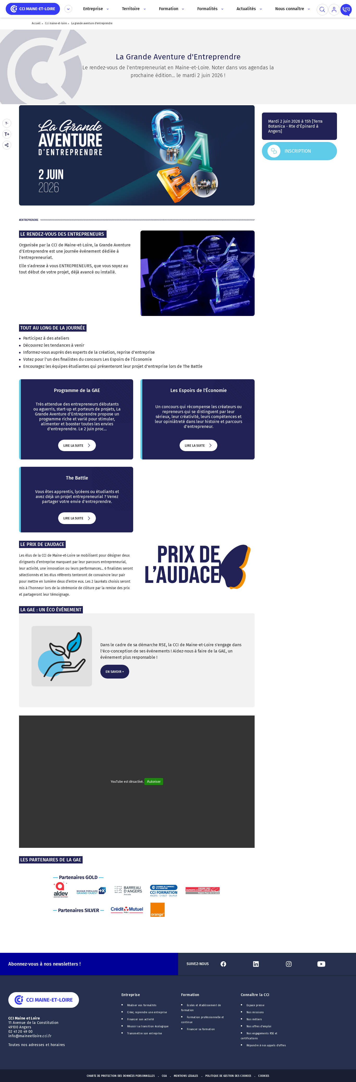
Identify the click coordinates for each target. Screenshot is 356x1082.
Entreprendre (29, 220)
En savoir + (114, 674)
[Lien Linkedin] (266, 964)
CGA (164, 1076)
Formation (190, 995)
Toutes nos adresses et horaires (37, 1045)
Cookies (263, 1076)
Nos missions (255, 1012)
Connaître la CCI (255, 995)
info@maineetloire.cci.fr (29, 1036)
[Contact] (346, 9)
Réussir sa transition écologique (148, 1026)
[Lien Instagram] (299, 964)
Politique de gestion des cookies (228, 1076)
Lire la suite (73, 447)
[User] (334, 9)
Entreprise (130, 995)
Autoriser (154, 781)
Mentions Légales (186, 1076)
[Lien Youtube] (331, 964)
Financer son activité (140, 1019)
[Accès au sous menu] (107, 9)
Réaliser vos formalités (141, 1005)
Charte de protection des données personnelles (121, 1076)
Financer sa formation (201, 1029)
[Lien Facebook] (233, 964)
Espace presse (255, 1005)
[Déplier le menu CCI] (68, 9)
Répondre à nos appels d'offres (266, 1045)
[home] (33, 8)
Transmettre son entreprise (144, 1033)
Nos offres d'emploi (259, 1026)
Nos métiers (254, 1019)
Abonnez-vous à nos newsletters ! (44, 964)
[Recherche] (322, 9)
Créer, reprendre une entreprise (147, 1012)
